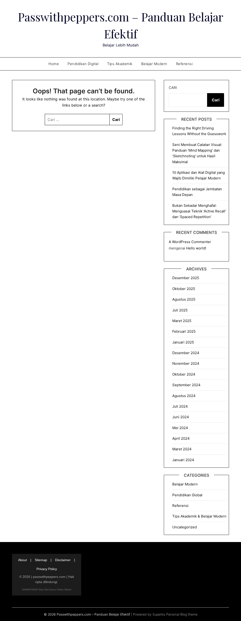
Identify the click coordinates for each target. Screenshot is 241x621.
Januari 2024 (183, 460)
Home (53, 64)
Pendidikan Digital (83, 64)
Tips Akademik (120, 64)
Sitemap (41, 560)
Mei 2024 (180, 428)
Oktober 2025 (183, 288)
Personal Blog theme (181, 614)
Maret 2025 (181, 321)
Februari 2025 (184, 331)
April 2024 (181, 438)
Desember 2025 (185, 278)
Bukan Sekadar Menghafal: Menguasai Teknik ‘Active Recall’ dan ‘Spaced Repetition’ (199, 211)
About (22, 560)
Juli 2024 (180, 406)
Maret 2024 (182, 449)
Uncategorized (184, 527)
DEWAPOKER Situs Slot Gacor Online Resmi (46, 589)
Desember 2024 (185, 353)
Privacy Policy (46, 569)
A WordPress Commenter (190, 242)
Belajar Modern (154, 64)
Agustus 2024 (184, 395)
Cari (173, 87)
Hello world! (196, 248)
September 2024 (186, 385)
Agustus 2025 (183, 299)
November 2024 (185, 363)
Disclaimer (63, 560)
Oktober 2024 (183, 374)
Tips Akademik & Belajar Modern (199, 516)
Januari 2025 (183, 342)
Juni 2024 (180, 417)
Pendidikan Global (187, 495)
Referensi (184, 64)
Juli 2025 (180, 310)
